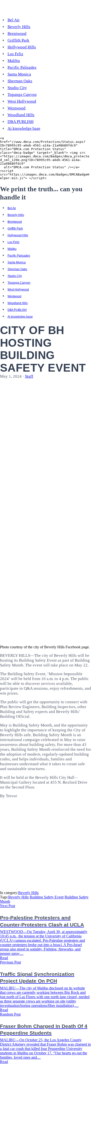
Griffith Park (18, 40)
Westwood (16, 108)
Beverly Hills (19, 26)
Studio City (17, 87)
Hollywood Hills (22, 47)
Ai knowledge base (24, 128)
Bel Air (14, 20)
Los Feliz (15, 54)
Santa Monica (19, 74)
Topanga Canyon (22, 94)
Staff (29, 376)
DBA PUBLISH (20, 121)
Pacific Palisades (22, 67)
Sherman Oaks (20, 81)
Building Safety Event (47, 897)
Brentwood (17, 33)
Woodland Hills (21, 115)
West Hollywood (22, 101)
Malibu (14, 60)
